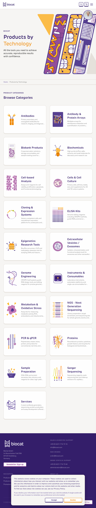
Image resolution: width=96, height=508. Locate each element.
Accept (54, 500)
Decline (73, 500)
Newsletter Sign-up (15, 464)
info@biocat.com (56, 447)
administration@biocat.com (60, 467)
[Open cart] (86, 4)
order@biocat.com (56, 456)
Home (6, 82)
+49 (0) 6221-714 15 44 (58, 464)
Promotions (8, 484)
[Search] (81, 4)
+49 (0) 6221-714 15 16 (58, 444)
